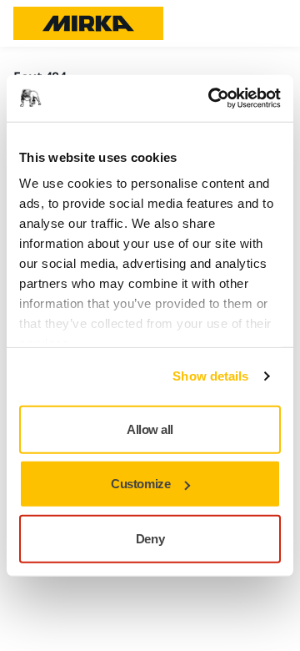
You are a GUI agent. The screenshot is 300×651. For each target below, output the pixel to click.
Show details (210, 376)
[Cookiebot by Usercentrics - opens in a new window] (211, 98)
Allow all (150, 428)
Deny (150, 538)
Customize (140, 484)
